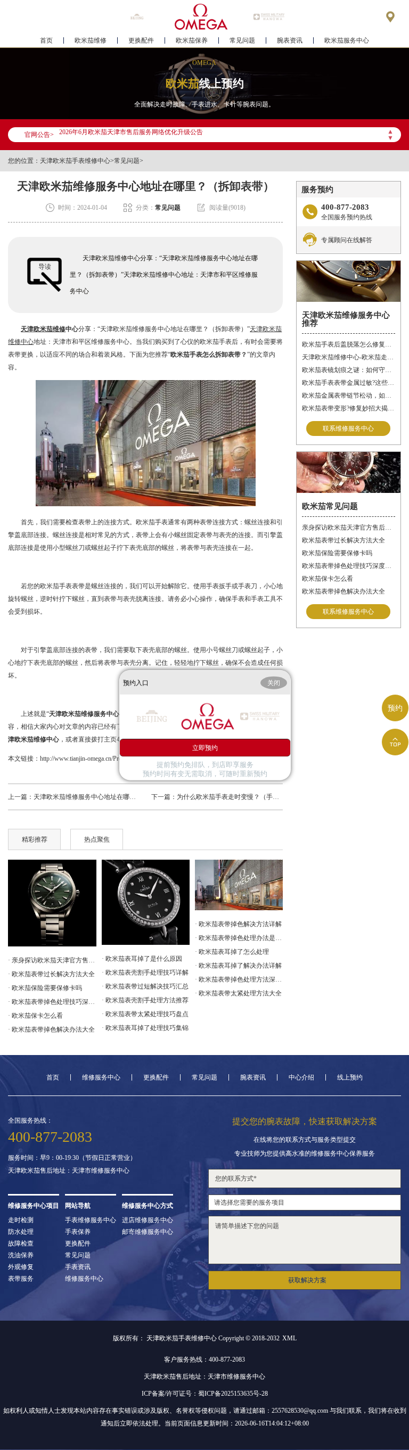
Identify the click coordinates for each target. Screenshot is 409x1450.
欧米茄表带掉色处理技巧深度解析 (348, 566)
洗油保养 (21, 1255)
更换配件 (141, 40)
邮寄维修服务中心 (147, 1232)
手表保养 (78, 1232)
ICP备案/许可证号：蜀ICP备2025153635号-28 (205, 1393)
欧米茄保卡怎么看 (327, 578)
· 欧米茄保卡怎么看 (35, 1015)
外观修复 (21, 1267)
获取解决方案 (307, 1280)
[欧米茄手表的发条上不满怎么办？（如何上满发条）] (52, 903)
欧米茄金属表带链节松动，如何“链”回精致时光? (348, 395)
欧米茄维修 (91, 40)
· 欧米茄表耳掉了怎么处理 (232, 951)
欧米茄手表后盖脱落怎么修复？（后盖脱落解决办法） (348, 344)
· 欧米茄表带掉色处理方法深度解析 (239, 979)
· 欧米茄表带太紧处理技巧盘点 (145, 1014)
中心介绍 (301, 1077)
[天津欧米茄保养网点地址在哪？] (146, 902)
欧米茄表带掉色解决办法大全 (343, 591)
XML (289, 1338)
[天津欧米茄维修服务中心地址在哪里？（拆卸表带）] (239, 885)
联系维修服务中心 (348, 428)
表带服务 (21, 1278)
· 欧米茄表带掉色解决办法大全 (51, 1029)
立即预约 (205, 747)
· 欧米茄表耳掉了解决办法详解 (238, 965)
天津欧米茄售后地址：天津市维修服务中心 (68, 1170)
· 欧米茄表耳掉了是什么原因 (142, 958)
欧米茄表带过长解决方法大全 (343, 540)
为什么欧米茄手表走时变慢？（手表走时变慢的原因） (253, 797)
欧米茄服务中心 (346, 40)
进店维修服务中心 (147, 1220)
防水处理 (21, 1232)
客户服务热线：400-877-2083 (204, 1359)
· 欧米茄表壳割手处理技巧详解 (145, 972)
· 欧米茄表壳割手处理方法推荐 (145, 1000)
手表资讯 (78, 1267)
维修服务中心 (101, 1077)
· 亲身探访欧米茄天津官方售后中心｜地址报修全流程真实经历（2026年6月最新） (52, 960)
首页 (46, 40)
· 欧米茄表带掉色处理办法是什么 (239, 938)
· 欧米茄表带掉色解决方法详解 (238, 924)
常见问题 (242, 40)
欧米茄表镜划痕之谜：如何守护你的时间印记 (348, 370)
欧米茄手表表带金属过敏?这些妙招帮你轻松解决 (348, 382)
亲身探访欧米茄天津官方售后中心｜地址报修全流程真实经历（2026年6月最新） (348, 527)
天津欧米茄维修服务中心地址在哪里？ (88, 797)
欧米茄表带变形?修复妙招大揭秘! (348, 408)
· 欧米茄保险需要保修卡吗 (45, 988)
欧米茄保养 (192, 40)
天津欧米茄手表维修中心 (75, 161)
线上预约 (350, 1077)
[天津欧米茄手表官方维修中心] (201, 17)
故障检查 (21, 1243)
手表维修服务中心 (90, 1220)
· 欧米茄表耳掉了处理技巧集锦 (145, 1028)
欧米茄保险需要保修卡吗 (337, 553)
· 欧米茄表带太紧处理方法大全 (238, 993)
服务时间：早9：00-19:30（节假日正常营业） (72, 1158)
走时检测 (21, 1220)
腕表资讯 (289, 40)
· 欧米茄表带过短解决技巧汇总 (145, 986)
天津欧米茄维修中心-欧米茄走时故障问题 (348, 357)
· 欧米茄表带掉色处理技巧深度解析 (52, 1002)
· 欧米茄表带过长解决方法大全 (51, 974)
